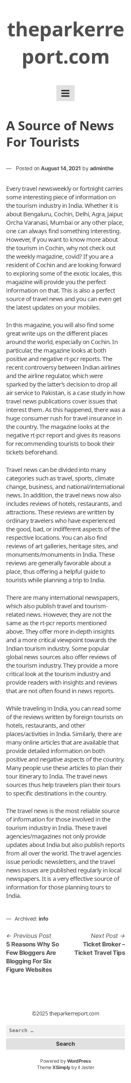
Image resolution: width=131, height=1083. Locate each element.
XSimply (61, 1067)
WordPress (79, 1061)
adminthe (101, 168)
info (43, 918)
